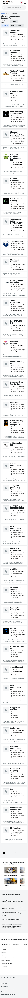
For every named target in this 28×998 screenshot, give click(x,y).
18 (21, 853)
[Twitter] (7, 977)
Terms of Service (4, 986)
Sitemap (3, 991)
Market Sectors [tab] (16, 944)
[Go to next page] (24, 853)
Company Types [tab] (6, 944)
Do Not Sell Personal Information (7, 989)
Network (5, 4)
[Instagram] (10, 977)
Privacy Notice (4, 983)
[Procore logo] (7, 2)
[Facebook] (4, 977)
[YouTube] (13, 977)
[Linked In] (1, 977)
